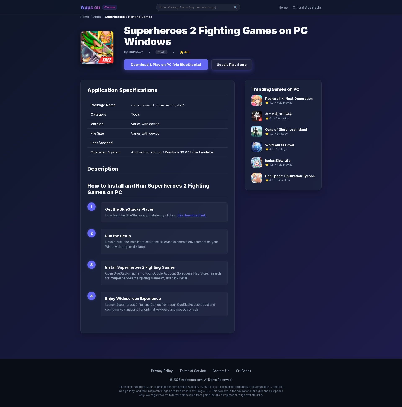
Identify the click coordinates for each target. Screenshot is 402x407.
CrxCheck (243, 371)
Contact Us (221, 371)
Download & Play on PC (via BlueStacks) (166, 64)
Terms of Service (192, 371)
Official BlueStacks (307, 7)
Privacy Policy (162, 371)
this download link (191, 215)
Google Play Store (232, 64)
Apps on (97, 7)
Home (283, 7)
